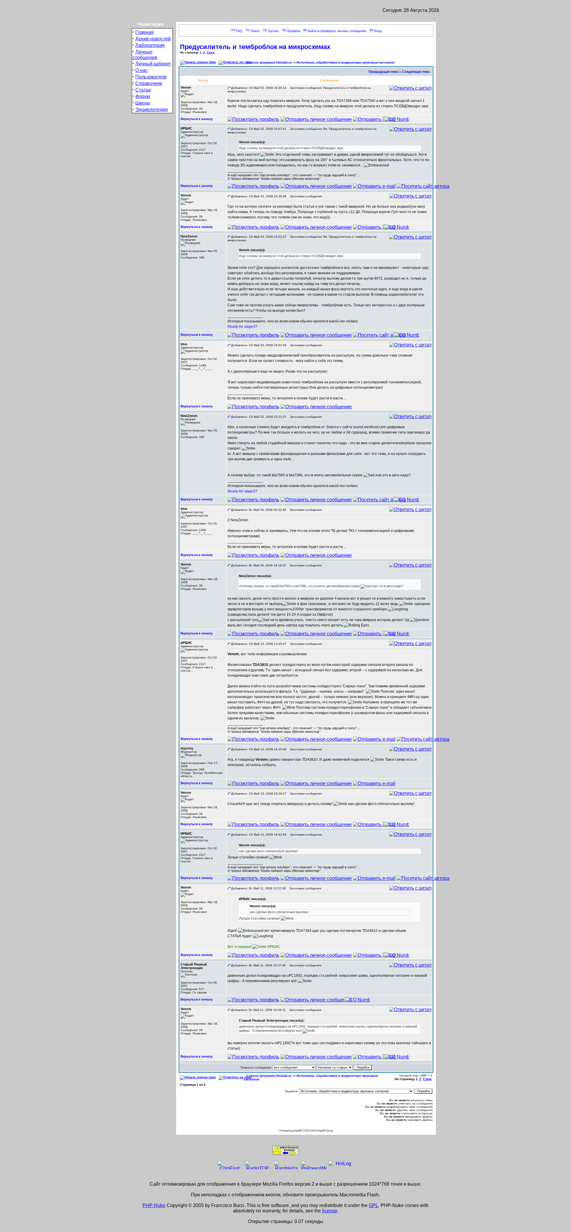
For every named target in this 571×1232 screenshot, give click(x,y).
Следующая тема (415, 71)
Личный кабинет (153, 63)
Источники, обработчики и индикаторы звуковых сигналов (345, 62)
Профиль (294, 31)
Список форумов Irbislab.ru (269, 62)
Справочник (148, 83)
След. (211, 52)
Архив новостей (153, 38)
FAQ (239, 31)
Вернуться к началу (197, 119)
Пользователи (151, 76)
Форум (142, 96)
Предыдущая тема (383, 71)
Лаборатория (150, 45)
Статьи (143, 89)
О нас (141, 70)
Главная (144, 32)
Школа (142, 102)
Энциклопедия (151, 109)
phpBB (297, 1130)
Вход (378, 31)
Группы (273, 31)
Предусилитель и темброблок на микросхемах (255, 47)
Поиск (255, 31)
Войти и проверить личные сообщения (337, 31)
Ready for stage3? (242, 326)
